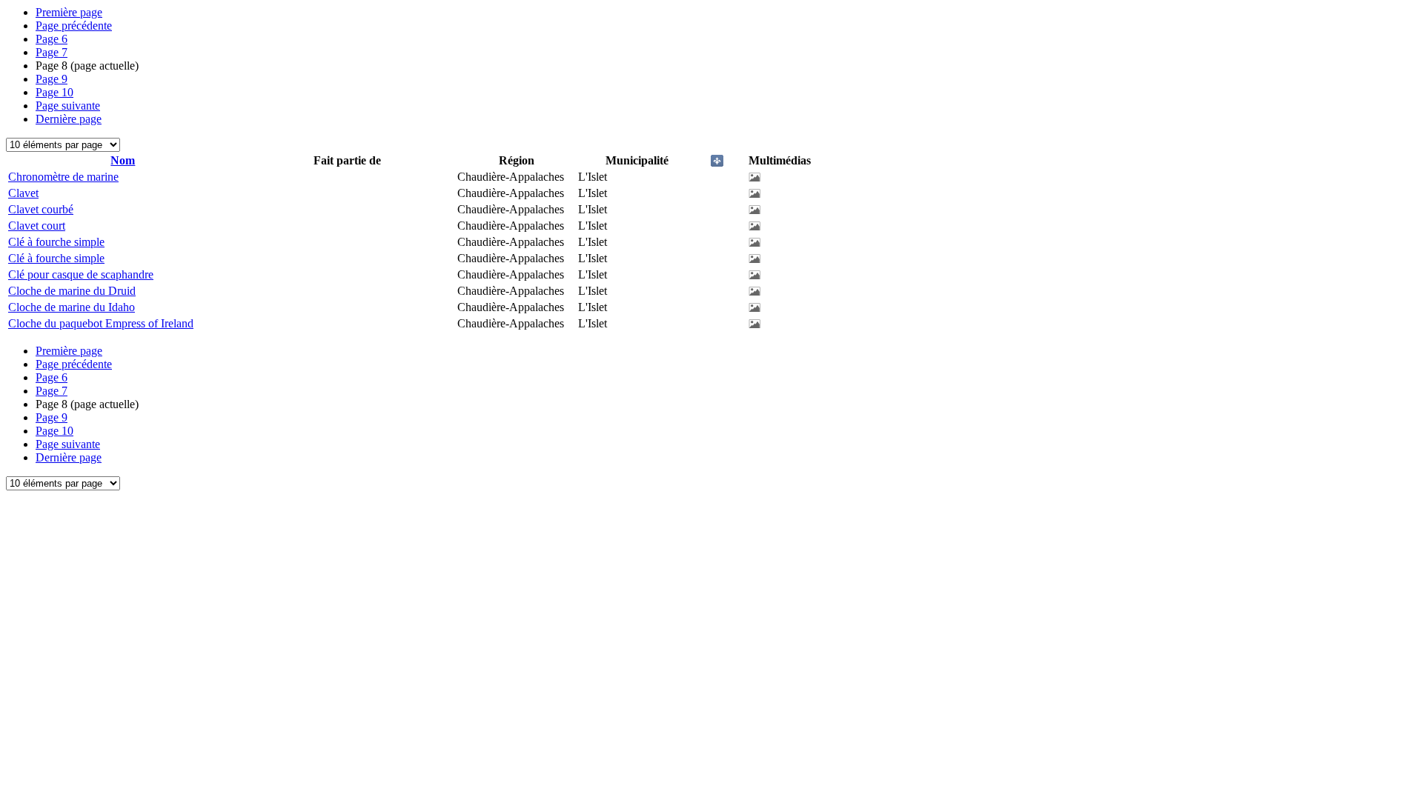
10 (54, 92)
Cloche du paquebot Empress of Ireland (100, 323)
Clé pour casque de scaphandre (80, 274)
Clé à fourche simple (56, 242)
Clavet (23, 193)
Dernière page (69, 119)
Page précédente (74, 25)
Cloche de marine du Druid (72, 290)
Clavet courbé (40, 209)
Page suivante (68, 105)
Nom (122, 160)
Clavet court (36, 225)
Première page (69, 12)
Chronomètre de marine (63, 176)
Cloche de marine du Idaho (71, 307)
